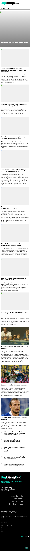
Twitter (18, 498)
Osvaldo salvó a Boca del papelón (14, 385)
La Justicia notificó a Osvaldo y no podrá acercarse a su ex (14, 170)
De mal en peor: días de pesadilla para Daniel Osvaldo (13, 279)
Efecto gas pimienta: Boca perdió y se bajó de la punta (14, 313)
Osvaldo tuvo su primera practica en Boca (14, 418)
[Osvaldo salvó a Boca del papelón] (15, 374)
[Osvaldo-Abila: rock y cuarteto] (15, 29)
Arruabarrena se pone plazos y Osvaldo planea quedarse (13, 138)
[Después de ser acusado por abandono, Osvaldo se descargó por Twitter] (15, 58)
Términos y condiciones (7, 527)
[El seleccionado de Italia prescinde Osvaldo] (15, 336)
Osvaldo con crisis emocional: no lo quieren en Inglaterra (14, 208)
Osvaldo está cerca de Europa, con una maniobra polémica (14, 105)
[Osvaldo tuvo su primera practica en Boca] (15, 407)
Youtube (17, 501)
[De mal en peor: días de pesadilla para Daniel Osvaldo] (15, 267)
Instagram (16, 504)
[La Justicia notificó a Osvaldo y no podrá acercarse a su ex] (15, 159)
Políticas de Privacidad (7, 525)
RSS (2, 531)
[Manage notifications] (26, 548)
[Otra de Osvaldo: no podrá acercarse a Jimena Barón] (15, 233)
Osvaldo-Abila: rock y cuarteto (14, 42)
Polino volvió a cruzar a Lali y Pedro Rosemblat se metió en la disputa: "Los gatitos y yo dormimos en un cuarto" (14, 449)
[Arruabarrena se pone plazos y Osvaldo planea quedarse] (15, 126)
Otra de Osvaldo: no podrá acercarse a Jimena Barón (11, 245)
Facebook (16, 495)
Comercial (3, 529)
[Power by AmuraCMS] (25, 536)
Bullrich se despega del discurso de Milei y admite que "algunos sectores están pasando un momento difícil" (14, 441)
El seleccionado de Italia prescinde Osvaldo (14, 347)
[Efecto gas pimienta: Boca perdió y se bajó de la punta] (15, 301)
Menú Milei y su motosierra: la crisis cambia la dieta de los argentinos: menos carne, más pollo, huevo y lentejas (14, 465)
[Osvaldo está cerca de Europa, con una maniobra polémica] (15, 93)
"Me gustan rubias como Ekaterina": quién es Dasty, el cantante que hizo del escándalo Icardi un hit (15, 433)
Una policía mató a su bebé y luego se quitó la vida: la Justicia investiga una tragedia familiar (14, 457)
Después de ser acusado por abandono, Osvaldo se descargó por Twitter (13, 70)
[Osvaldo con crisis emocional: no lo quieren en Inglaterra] (15, 196)
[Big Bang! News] (10, 3)
